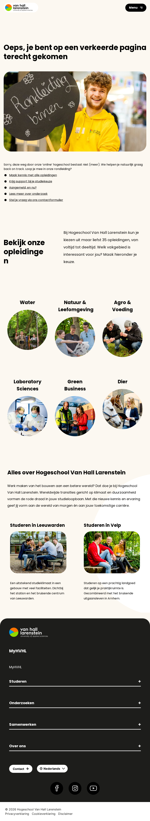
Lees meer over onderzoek (28, 194)
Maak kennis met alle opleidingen (33, 175)
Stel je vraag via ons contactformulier (36, 200)
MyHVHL (15, 667)
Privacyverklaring (17, 814)
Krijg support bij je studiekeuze (30, 181)
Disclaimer (65, 814)
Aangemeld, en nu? (23, 187)
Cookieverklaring (43, 814)
